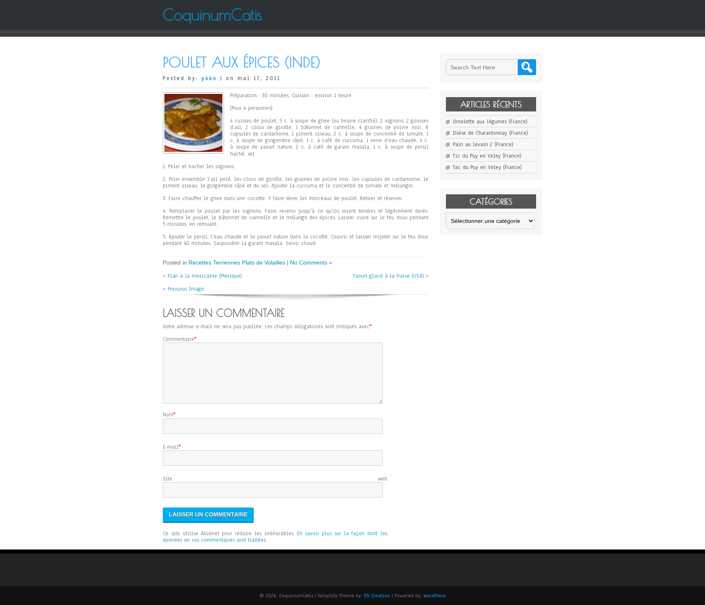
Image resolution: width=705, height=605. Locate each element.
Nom (168, 414)
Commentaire (178, 339)
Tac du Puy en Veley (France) (487, 167)
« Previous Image (183, 289)
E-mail (171, 447)
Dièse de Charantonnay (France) (490, 133)
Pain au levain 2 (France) (483, 144)
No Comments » (311, 262)
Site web (275, 479)
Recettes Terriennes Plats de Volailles (236, 262)
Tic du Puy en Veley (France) (487, 156)
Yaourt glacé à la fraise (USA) (388, 276)
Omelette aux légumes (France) (490, 121)
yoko (209, 78)
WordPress (434, 595)
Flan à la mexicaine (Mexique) (205, 276)
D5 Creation (377, 595)
